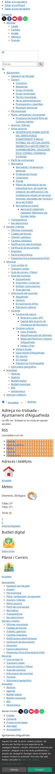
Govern (10, 589)
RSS (8, 701)
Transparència (14, 614)
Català (14, 26)
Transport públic (15, 663)
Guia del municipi (16, 670)
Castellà (15, 29)
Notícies (31, 401)
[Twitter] (4, 18)
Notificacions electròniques (21, 638)
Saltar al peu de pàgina (17, 8)
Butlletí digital (14, 694)
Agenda (10, 441)
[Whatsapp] (25, 18)
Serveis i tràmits (11, 621)
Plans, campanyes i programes (23, 596)
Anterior (6, 526)
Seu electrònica (14, 617)
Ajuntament (8, 582)
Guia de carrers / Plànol (19, 666)
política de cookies (30, 759)
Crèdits (10, 715)
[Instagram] (20, 18)
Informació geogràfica (18, 680)
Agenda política (15, 444)
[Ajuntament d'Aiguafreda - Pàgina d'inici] (20, 55)
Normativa (12, 610)
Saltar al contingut (15, 5)
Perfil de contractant (17, 607)
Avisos (9, 448)
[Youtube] (15, 18)
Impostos (11, 645)
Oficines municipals (17, 624)
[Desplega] (21, 403)
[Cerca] (40, 64)
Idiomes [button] (10, 22)
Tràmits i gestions (16, 631)
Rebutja (14, 769)
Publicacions (13, 455)
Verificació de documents (20, 642)
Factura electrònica (17, 649)
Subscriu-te (8, 551)
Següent (15, 526)
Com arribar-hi (14, 659)
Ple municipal (13, 593)
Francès (15, 40)
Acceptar (39, 769)
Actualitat (13, 402)
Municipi (6, 656)
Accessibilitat (13, 729)
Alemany (16, 36)
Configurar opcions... (12, 763)
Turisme (10, 677)
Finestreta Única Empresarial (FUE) (25, 652)
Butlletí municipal (16, 698)
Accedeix (6, 480)
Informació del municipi (19, 673)
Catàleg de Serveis (16, 628)
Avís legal (11, 726)
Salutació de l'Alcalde (17, 586)
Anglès (15, 33)
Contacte (7, 14)
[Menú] (3, 69)
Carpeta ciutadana (16, 635)
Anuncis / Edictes (15, 600)
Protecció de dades (17, 722)
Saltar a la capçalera (16, 1)
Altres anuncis (14, 603)
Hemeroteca (13, 705)
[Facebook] (9, 18)
